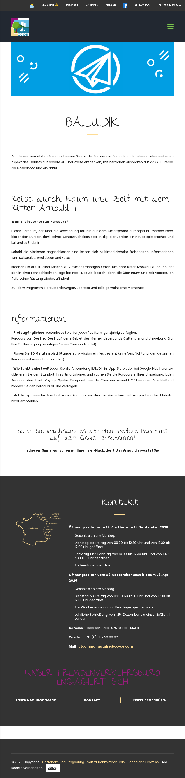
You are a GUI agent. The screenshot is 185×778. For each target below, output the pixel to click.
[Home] (20, 26)
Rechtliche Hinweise (143, 762)
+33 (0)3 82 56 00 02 (169, 4)
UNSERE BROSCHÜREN (149, 700)
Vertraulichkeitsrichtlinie (106, 762)
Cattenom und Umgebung (63, 762)
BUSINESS (72, 4)
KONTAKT (144, 4)
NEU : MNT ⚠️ (49, 4)
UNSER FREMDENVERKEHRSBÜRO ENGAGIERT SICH (92, 678)
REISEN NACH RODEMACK (35, 700)
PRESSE (110, 4)
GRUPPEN (92, 4)
